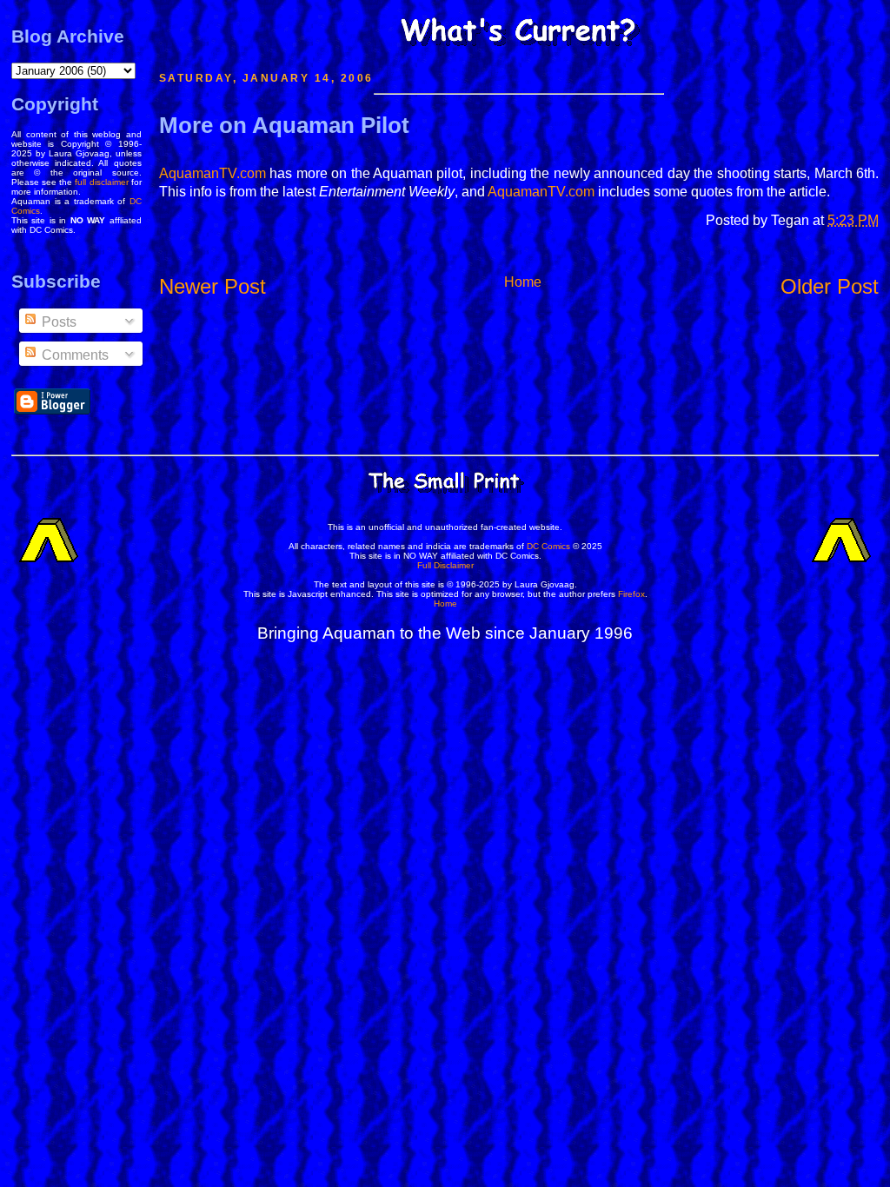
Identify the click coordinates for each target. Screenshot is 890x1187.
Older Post (829, 286)
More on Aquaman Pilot (284, 125)
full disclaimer (101, 182)
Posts (57, 322)
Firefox (631, 594)
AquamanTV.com (212, 173)
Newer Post (212, 286)
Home (522, 282)
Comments (73, 355)
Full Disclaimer (445, 565)
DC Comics (548, 546)
